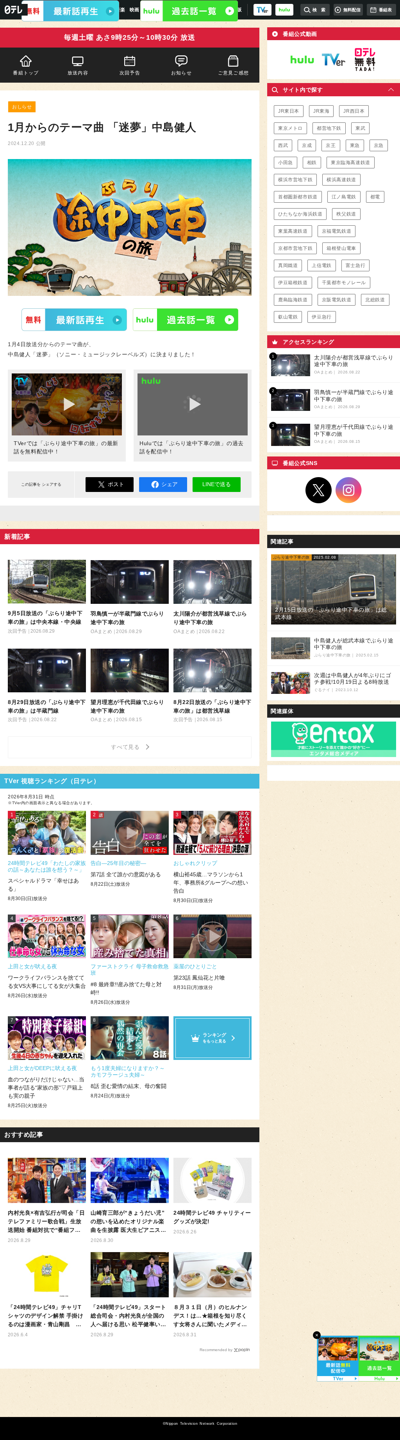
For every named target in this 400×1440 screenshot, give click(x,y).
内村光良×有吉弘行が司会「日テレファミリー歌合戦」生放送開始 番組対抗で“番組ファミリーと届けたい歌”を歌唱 (46, 1222)
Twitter (318, 490)
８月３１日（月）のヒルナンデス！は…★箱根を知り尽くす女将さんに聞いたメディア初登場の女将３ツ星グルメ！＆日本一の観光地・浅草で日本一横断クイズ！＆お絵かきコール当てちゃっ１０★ (210, 1316)
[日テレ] (14, 10)
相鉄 (312, 162)
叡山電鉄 (288, 317)
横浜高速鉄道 (341, 179)
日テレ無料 (365, 59)
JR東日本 (288, 111)
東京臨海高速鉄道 (350, 162)
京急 (379, 145)
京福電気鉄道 (337, 231)
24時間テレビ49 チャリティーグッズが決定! (212, 1217)
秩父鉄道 (346, 214)
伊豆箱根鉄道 (293, 282)
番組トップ (26, 73)
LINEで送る (216, 484)
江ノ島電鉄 (344, 197)
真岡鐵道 (288, 265)
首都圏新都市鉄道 (298, 197)
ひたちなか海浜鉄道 (300, 214)
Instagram (349, 490)
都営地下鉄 (329, 128)
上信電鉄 (321, 265)
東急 (355, 145)
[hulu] (284, 10)
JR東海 (321, 111)
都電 (375, 197)
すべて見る (126, 747)
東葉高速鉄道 (293, 231)
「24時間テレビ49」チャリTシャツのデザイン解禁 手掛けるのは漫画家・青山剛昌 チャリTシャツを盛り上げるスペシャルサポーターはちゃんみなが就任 (46, 1316)
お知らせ (181, 73)
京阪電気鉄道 (337, 300)
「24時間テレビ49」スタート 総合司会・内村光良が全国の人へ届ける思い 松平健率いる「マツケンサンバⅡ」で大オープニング (128, 1316)
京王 (331, 145)
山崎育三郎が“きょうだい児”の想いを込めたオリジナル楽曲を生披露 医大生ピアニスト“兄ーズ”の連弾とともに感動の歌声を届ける (128, 1222)
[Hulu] (189, 11)
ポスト (116, 484)
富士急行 (355, 265)
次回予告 (130, 73)
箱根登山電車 (341, 248)
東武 (360, 128)
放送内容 (78, 73)
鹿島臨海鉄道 (293, 300)
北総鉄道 (375, 300)
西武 (283, 145)
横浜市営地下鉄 (295, 179)
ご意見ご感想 (233, 73)
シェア (169, 484)
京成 (307, 145)
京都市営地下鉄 (295, 248)
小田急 (285, 162)
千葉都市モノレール (344, 282)
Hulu (185, 319)
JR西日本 (353, 111)
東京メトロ (290, 128)
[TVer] (262, 10)
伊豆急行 (321, 317)
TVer (74, 319)
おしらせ (22, 107)
